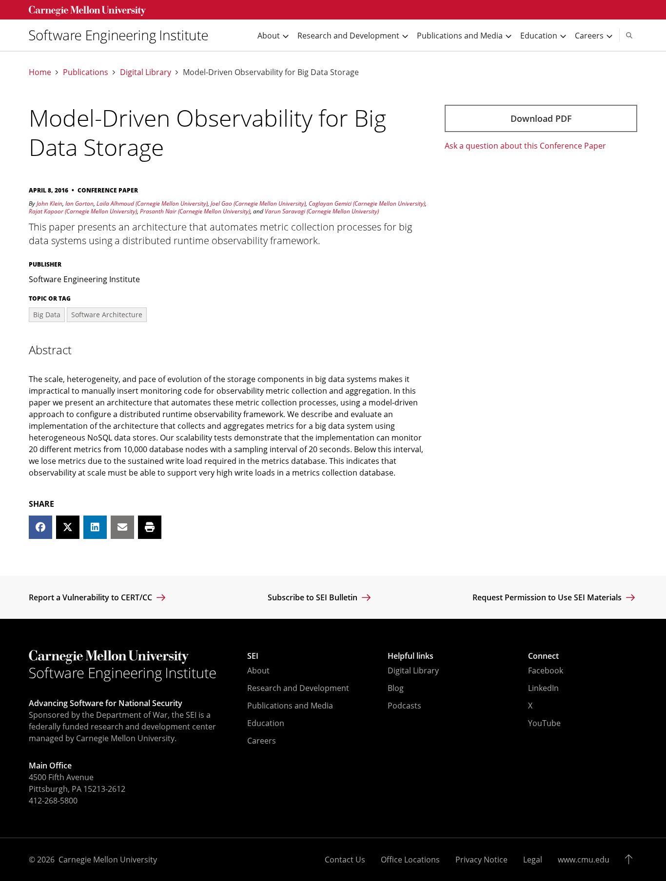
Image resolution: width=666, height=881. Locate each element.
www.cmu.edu (583, 859)
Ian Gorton (79, 203)
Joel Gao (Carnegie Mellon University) (258, 203)
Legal (532, 859)
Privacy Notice (481, 859)
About (258, 670)
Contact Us (345, 859)
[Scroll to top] (631, 859)
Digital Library (145, 72)
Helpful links (410, 656)
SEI (252, 656)
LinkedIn (543, 688)
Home (40, 72)
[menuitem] (122, 35)
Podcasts (404, 705)
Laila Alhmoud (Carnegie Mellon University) (152, 203)
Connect (543, 656)
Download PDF (541, 118)
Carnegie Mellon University (108, 859)
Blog (396, 688)
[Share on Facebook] (40, 527)
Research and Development (298, 688)
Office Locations (410, 859)
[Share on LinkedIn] (95, 527)
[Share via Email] (122, 527)
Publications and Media (290, 705)
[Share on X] (67, 527)
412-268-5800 (53, 800)
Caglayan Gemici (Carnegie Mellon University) (367, 203)
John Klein (49, 203)
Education (265, 723)
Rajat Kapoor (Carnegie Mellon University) (83, 211)
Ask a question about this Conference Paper (525, 145)
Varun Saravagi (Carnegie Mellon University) (322, 211)
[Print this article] (149, 527)
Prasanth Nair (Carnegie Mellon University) (195, 211)
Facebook (545, 670)
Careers (261, 740)
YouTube (544, 723)
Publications (85, 72)
